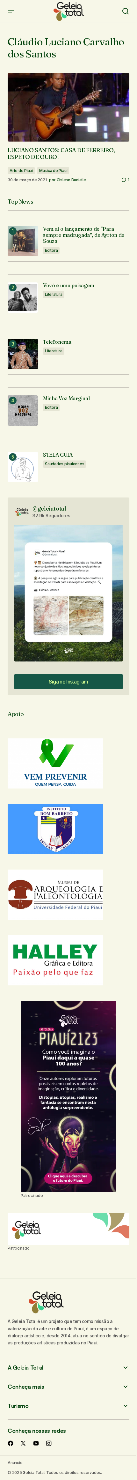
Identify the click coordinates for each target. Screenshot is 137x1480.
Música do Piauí (53, 170)
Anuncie (15, 1462)
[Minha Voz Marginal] (23, 410)
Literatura (53, 294)
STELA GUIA (58, 455)
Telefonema (57, 342)
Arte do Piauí (21, 170)
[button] (10, 11)
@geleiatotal (49, 508)
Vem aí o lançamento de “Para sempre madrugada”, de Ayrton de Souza (83, 235)
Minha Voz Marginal (66, 398)
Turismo (18, 1405)
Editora (51, 250)
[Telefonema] (23, 354)
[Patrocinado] (68, 1229)
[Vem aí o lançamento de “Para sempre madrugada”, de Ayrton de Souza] (23, 241)
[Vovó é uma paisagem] (23, 297)
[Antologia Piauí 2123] (68, 1096)
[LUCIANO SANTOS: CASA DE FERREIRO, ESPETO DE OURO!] (68, 107)
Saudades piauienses (64, 463)
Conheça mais (26, 1386)
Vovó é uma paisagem (68, 285)
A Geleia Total (25, 1367)
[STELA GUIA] (23, 467)
